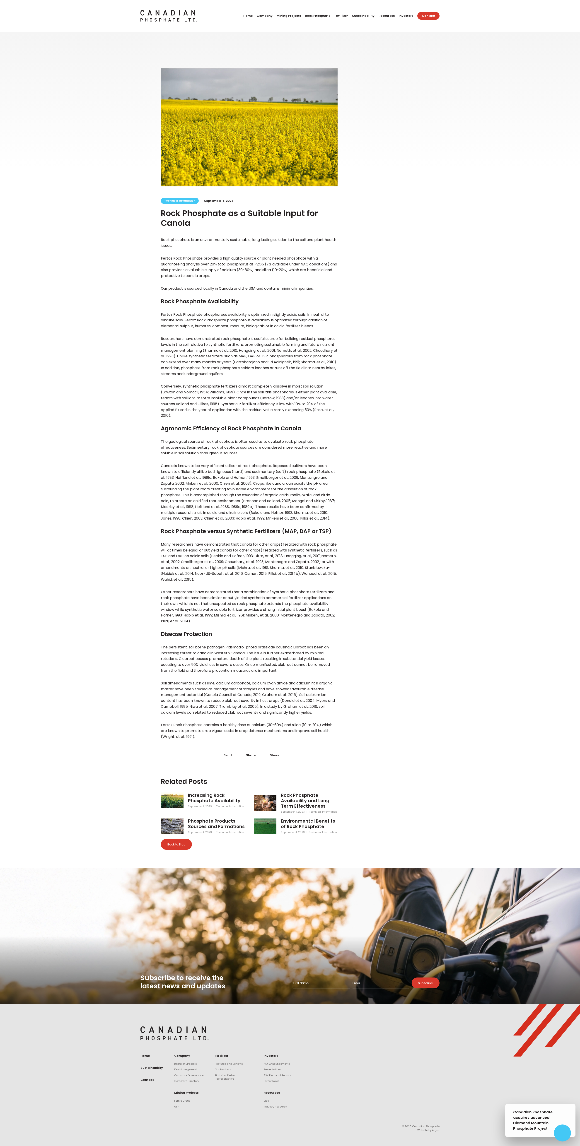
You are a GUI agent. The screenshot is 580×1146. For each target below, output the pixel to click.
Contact (428, 16)
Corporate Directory (186, 1081)
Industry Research (275, 1106)
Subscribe (425, 983)
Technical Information (179, 200)
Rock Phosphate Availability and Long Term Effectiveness (305, 800)
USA (176, 1106)
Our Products (223, 1069)
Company (265, 16)
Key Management (185, 1069)
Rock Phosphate (317, 16)
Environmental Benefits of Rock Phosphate (308, 824)
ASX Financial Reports (277, 1075)
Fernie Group (182, 1101)
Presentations (272, 1069)
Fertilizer (341, 16)
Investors (406, 16)
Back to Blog (176, 844)
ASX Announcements (277, 1064)
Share (250, 755)
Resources (387, 16)
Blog (266, 1101)
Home (248, 16)
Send (227, 755)
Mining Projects (289, 16)
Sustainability (363, 16)
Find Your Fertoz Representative (225, 1077)
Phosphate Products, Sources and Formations (216, 824)
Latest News (271, 1081)
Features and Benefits (229, 1064)
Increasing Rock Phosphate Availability (214, 798)
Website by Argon (428, 1130)
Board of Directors (185, 1064)
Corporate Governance (188, 1075)
